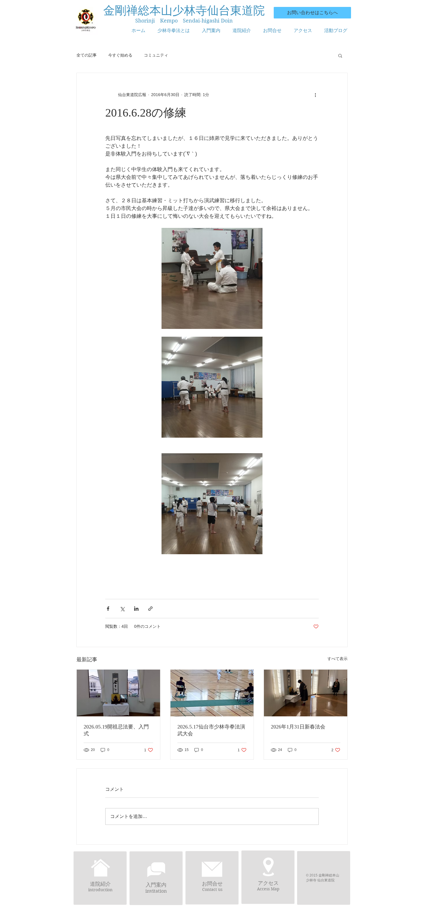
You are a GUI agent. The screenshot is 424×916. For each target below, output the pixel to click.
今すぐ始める (120, 55)
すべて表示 (337, 658)
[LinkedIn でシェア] (136, 608)
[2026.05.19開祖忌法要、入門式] (118, 693)
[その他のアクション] (315, 94)
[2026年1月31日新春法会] (305, 693)
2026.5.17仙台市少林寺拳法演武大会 (211, 730)
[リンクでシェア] (150, 608)
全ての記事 (86, 55)
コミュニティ (156, 55)
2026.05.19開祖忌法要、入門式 (116, 730)
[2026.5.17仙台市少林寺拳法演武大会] (212, 693)
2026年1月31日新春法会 (298, 727)
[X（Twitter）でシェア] (122, 608)
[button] (340, 55)
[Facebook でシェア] (108, 608)
